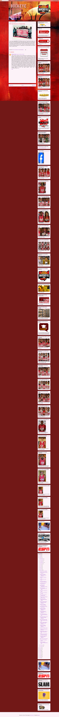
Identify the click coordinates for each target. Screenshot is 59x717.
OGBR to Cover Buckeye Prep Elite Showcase (43, 634)
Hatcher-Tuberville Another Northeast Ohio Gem (44, 643)
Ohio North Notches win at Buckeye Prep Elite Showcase (44, 617)
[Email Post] (25, 49)
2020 (40, 555)
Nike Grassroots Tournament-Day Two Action (43, 589)
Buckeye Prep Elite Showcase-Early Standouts (42, 609)
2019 (40, 556)
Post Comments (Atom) (24, 88)
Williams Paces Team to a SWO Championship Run (43, 632)
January (41, 646)
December (41, 558)
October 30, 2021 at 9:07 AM (20, 54)
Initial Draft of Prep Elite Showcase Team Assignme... (43, 637)
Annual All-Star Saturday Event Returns (43, 607)
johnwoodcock (32, 715)
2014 (40, 651)
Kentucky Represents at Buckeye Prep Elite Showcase (43, 602)
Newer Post (11, 85)
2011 (40, 655)
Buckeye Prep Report (40, 152)
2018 (40, 557)
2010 (40, 656)
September (42, 562)
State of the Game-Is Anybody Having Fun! (43, 581)
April (41, 568)
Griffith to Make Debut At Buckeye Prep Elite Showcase (43, 623)
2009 (40, 657)
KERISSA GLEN (14, 54)
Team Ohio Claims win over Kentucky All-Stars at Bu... (43, 615)
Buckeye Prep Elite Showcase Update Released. (43, 626)
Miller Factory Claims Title (43, 638)
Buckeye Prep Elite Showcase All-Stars (43, 604)
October (41, 561)
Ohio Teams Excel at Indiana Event (43, 583)
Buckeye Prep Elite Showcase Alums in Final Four (43, 575)
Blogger (39, 715)
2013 (40, 652)
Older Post (33, 85)
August (41, 563)
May (41, 567)
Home (23, 85)
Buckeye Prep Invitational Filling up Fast (43, 597)
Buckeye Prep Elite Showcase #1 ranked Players (43, 599)
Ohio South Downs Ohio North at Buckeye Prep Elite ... (43, 620)
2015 (40, 650)
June (41, 566)
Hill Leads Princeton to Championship (43, 595)
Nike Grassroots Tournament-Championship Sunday (43, 586)
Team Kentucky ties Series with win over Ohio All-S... (43, 612)
